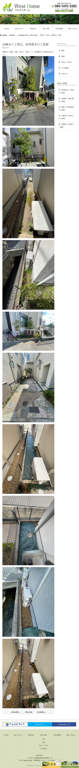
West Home (39, 755)
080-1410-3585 (28, 760)
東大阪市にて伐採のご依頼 (66, 91)
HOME (6, 28)
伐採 (63, 56)
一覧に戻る (28, 712)
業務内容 (33, 28)
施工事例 (46, 28)
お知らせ (64, 74)
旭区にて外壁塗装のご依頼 (66, 108)
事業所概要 (59, 28)
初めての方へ (19, 28)
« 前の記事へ (15, 712)
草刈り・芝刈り (29, 35)
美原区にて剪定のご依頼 (66, 125)
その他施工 (21, 35)
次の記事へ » (41, 712)
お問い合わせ (72, 28)
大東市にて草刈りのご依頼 (66, 117)
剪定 (35, 35)
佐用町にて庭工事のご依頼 (66, 100)
